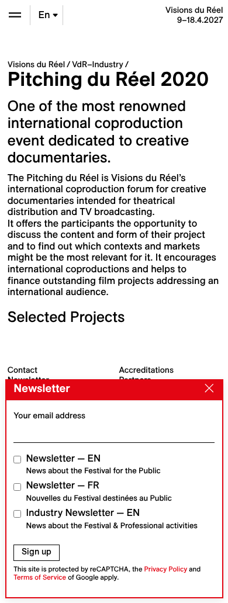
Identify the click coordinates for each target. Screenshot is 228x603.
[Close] (206, 389)
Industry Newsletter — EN (112, 518)
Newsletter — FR (99, 491)
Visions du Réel (36, 64)
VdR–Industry (97, 64)
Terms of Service (39, 577)
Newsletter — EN (93, 464)
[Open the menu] (15, 15)
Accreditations (146, 370)
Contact (22, 370)
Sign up (36, 551)
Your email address (49, 415)
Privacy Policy (165, 569)
